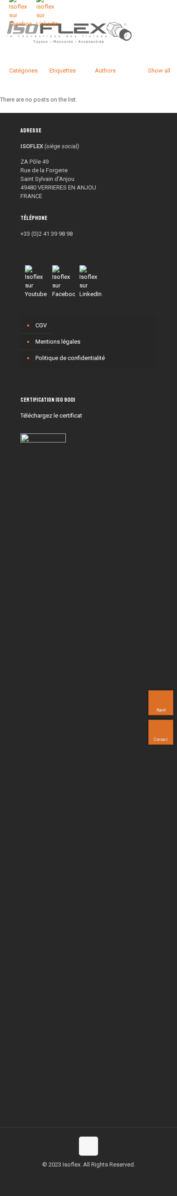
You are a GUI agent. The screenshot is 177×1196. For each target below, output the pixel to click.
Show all (159, 70)
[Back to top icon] (88, 1146)
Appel (160, 710)
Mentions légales (57, 341)
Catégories (23, 70)
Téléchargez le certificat (51, 415)
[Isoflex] (69, 31)
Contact (160, 739)
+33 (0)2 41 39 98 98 (46, 233)
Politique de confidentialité (70, 358)
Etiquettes (62, 70)
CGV (41, 325)
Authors (105, 70)
